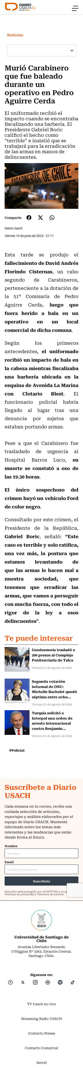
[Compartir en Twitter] (40, 218)
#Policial (16, 750)
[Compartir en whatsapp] (52, 218)
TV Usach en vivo (41, 1003)
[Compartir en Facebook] (29, 217)
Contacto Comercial (41, 1047)
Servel (41, 1062)
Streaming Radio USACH (41, 1018)
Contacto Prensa (41, 1033)
